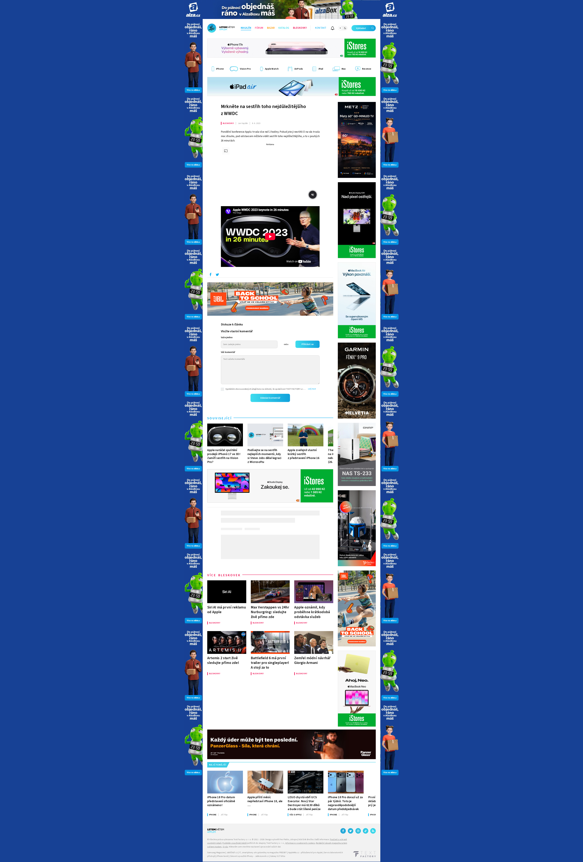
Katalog (283, 28)
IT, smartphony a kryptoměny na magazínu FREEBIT (263, 852)
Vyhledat (361, 28)
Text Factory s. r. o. (242, 839)
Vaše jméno (227, 337)
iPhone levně (222, 856)
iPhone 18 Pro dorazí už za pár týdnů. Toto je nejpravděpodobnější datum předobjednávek (345, 803)
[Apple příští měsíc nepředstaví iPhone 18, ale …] (265, 782)
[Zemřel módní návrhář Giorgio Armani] (313, 642)
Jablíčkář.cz (232, 852)
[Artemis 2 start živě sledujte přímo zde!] (226, 642)
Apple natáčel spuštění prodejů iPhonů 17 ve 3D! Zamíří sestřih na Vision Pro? (223, 456)
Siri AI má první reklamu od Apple (226, 610)
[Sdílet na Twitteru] (217, 275)
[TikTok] (365, 831)
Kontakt (320, 28)
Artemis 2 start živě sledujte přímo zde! (223, 660)
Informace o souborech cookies (300, 843)
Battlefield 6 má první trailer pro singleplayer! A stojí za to (270, 662)
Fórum (259, 28)
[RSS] (373, 831)
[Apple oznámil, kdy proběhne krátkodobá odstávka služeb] (313, 591)
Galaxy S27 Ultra (277, 856)
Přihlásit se (308, 344)
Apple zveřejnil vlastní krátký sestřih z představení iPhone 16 (303, 454)
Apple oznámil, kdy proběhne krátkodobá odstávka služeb (312, 612)
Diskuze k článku (232, 324)
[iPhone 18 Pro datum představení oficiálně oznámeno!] (225, 782)
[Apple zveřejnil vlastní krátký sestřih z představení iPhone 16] (305, 435)
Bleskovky (300, 28)
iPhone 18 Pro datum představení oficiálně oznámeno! (221, 801)
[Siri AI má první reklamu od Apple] (226, 591)
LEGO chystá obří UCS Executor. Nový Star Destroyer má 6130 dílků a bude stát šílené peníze (304, 803)
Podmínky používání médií (234, 843)
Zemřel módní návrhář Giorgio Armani (312, 660)
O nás (225, 846)
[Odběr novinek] (332, 28)
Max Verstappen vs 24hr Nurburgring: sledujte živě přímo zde (270, 612)
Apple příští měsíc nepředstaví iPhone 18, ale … (264, 801)
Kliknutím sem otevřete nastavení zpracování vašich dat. (255, 846)
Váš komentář (228, 352)
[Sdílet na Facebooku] (210, 275)
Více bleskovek (224, 575)
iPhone (212, 814)
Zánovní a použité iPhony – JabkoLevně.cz (249, 856)
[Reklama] (193, 9)
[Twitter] (350, 831)
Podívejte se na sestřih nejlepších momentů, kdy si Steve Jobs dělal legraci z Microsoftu (264, 456)
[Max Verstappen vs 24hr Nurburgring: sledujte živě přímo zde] (270, 591)
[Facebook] (343, 831)
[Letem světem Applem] (221, 28)
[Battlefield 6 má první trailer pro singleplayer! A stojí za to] (270, 642)
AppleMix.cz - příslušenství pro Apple (305, 852)
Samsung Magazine (216, 852)
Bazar (271, 28)
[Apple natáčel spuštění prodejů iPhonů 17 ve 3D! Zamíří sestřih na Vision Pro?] (225, 435)
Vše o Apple (296, 814)
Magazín (246, 28)
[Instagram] (358, 831)
